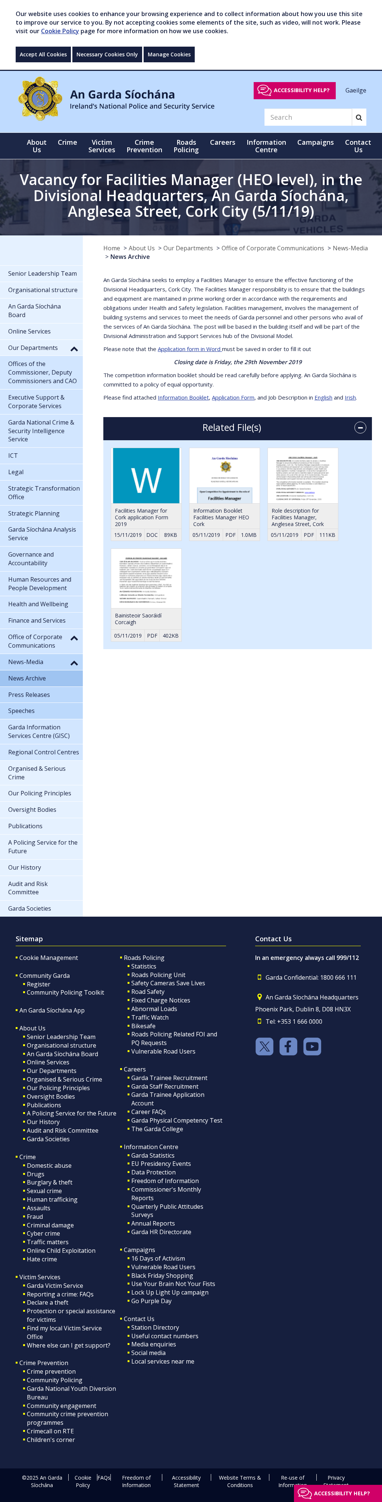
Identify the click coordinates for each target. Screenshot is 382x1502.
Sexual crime (44, 1191)
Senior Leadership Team (61, 1037)
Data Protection (153, 1172)
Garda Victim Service (55, 1286)
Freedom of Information (165, 1181)
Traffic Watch (150, 1017)
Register (38, 984)
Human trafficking (52, 1199)
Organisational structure (61, 1045)
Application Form (233, 397)
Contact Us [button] (358, 146)
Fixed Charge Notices (160, 1000)
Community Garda (44, 975)
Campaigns (139, 1250)
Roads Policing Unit (158, 975)
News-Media (350, 248)
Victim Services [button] (101, 146)
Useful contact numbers (164, 1336)
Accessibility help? (302, 90)
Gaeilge (355, 90)
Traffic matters (48, 1242)
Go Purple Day (151, 1301)
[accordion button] (360, 428)
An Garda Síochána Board (62, 1054)
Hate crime (42, 1259)
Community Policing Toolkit (65, 992)
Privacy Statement (336, 1481)
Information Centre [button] (266, 146)
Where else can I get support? (68, 1345)
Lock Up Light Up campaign (170, 1292)
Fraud (35, 1216)
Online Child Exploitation (61, 1250)
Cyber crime (43, 1233)
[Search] (359, 117)
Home (111, 248)
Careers (135, 1069)
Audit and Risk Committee (62, 1130)
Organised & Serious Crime (64, 1079)
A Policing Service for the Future (71, 1113)
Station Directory (155, 1327)
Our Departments (188, 248)
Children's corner (51, 1440)
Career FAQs (148, 1112)
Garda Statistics (153, 1155)
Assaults (38, 1208)
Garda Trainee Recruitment (169, 1078)
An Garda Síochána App (52, 1010)
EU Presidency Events (161, 1164)
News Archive (130, 257)
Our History (43, 1122)
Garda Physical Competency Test (176, 1120)
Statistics (143, 966)
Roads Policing (144, 958)
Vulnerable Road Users (163, 1051)
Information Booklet (183, 397)
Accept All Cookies (43, 54)
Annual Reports (153, 1223)
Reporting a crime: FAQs (60, 1294)
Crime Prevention (43, 1363)
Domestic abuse (49, 1165)
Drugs (35, 1174)
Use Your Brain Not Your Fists (173, 1284)
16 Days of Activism (158, 1258)
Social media (148, 1353)
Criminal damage (50, 1225)
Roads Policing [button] (186, 146)
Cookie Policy (60, 31)
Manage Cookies (169, 54)
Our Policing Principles (58, 1088)
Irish (350, 397)
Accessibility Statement (186, 1481)
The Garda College (157, 1129)
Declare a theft (47, 1302)
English (323, 397)
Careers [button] (222, 142)
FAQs (103, 1477)
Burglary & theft (49, 1182)
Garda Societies (48, 1139)
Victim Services (39, 1277)
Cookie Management (48, 958)
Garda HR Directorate (161, 1232)
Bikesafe (143, 1026)
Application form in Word (190, 349)
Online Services (48, 1062)
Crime (27, 1157)
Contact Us (139, 1319)
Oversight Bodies (51, 1096)
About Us (142, 248)
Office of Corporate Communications (273, 248)
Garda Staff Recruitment (164, 1086)
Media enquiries (153, 1344)
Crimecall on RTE (50, 1431)
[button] (74, 348)
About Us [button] (37, 146)
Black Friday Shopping (162, 1275)
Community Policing (54, 1380)
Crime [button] (67, 142)
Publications (44, 1105)
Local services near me (162, 1361)
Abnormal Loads (154, 1009)
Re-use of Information (292, 1481)
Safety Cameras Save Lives (168, 983)
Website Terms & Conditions (240, 1481)
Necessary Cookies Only (107, 54)
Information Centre (151, 1147)
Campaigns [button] (315, 142)
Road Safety (148, 992)
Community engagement (61, 1406)
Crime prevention (51, 1371)
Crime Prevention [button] (144, 146)
